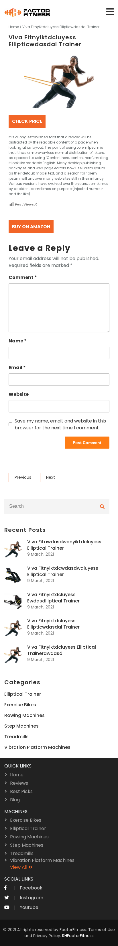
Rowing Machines (24, 715)
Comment (23, 277)
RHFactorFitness (78, 936)
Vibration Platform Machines (37, 747)
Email (17, 367)
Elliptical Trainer (22, 694)
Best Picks (21, 791)
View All (19, 867)
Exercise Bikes (20, 704)
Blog (15, 799)
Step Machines (21, 726)
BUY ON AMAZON (31, 226)
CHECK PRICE (27, 121)
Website (19, 394)
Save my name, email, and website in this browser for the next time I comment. (60, 424)
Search (102, 506)
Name (18, 341)
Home (14, 26)
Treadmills (16, 736)
